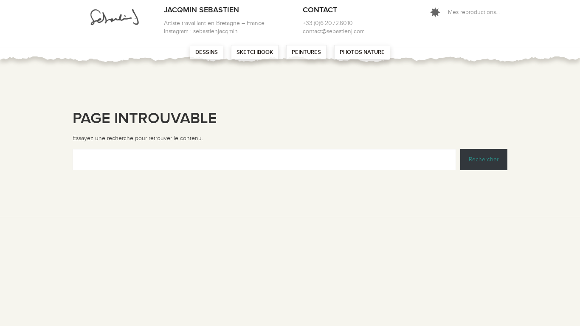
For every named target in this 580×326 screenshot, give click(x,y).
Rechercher (483, 159)
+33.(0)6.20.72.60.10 (328, 23)
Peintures (306, 52)
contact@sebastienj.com (334, 31)
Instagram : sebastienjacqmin (201, 31)
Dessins (206, 52)
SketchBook (255, 52)
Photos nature (362, 52)
